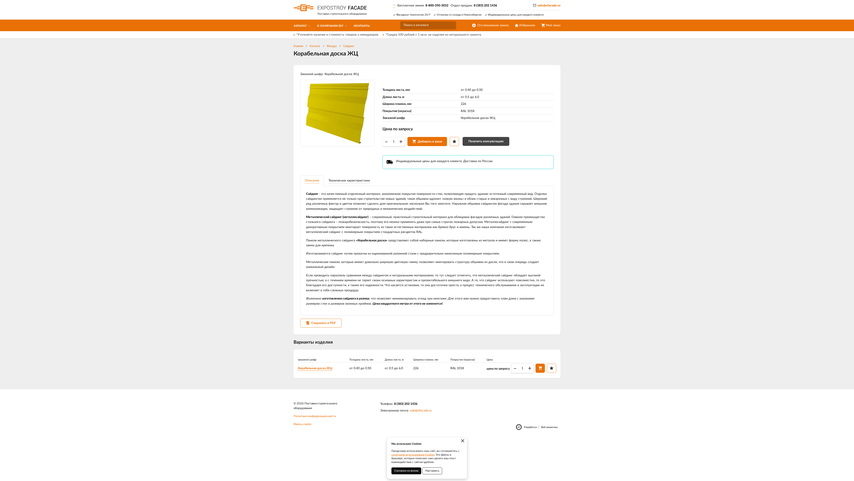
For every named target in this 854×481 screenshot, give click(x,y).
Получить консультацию (486, 141)
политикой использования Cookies (412, 454)
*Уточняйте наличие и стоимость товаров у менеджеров (337, 34)
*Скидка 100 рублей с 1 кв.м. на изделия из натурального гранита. (433, 34)
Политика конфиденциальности (315, 416)
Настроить (432, 470)
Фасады (332, 46)
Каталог (315, 46)
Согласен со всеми (406, 470)
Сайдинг (348, 46)
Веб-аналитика (549, 427)
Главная (298, 46)
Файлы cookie (302, 424)
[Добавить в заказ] (540, 368)
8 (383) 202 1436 (405, 404)
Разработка (530, 427)
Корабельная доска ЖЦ (315, 368)
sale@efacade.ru (549, 5)
